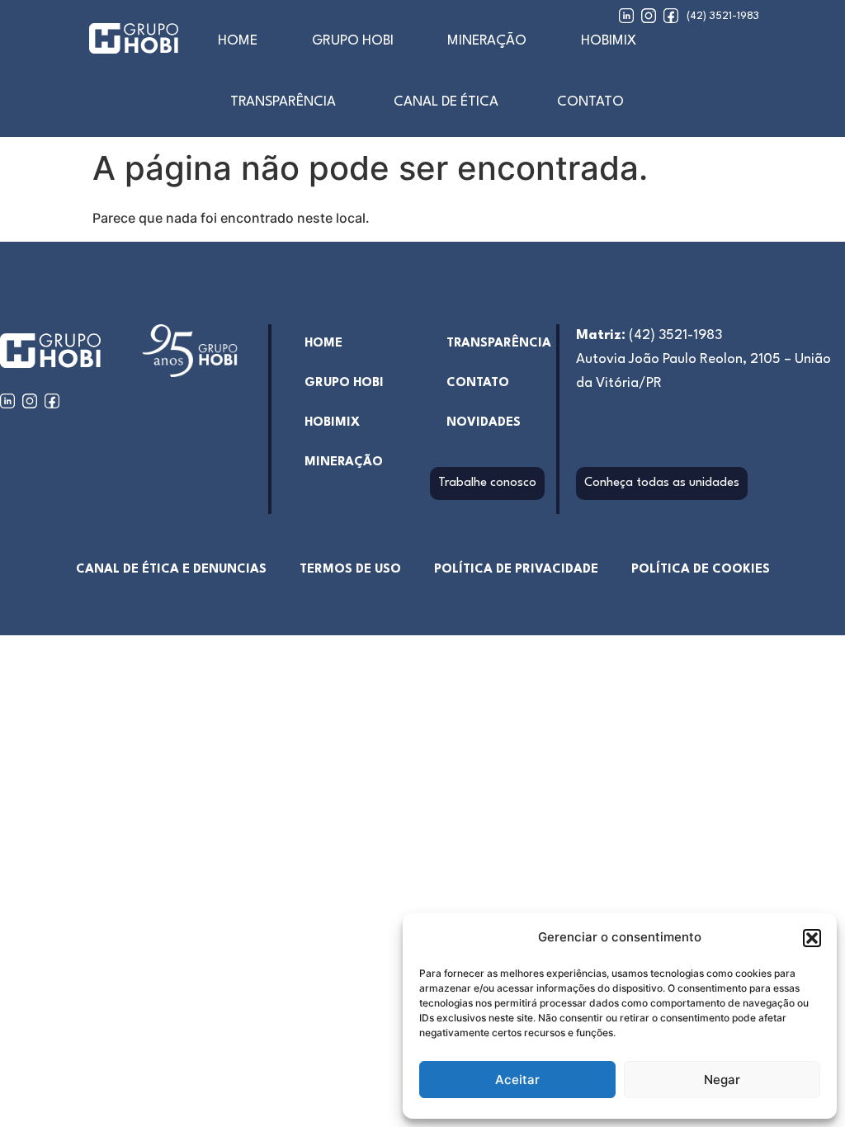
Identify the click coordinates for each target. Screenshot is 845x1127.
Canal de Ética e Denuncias (171, 570)
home (237, 41)
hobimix (332, 423)
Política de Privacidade (516, 570)
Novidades (483, 423)
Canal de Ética (446, 102)
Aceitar (517, 1079)
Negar (722, 1079)
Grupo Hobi (353, 41)
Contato (590, 102)
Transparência (283, 102)
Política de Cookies (700, 570)
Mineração (486, 41)
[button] (812, 938)
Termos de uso (350, 570)
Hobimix (608, 41)
